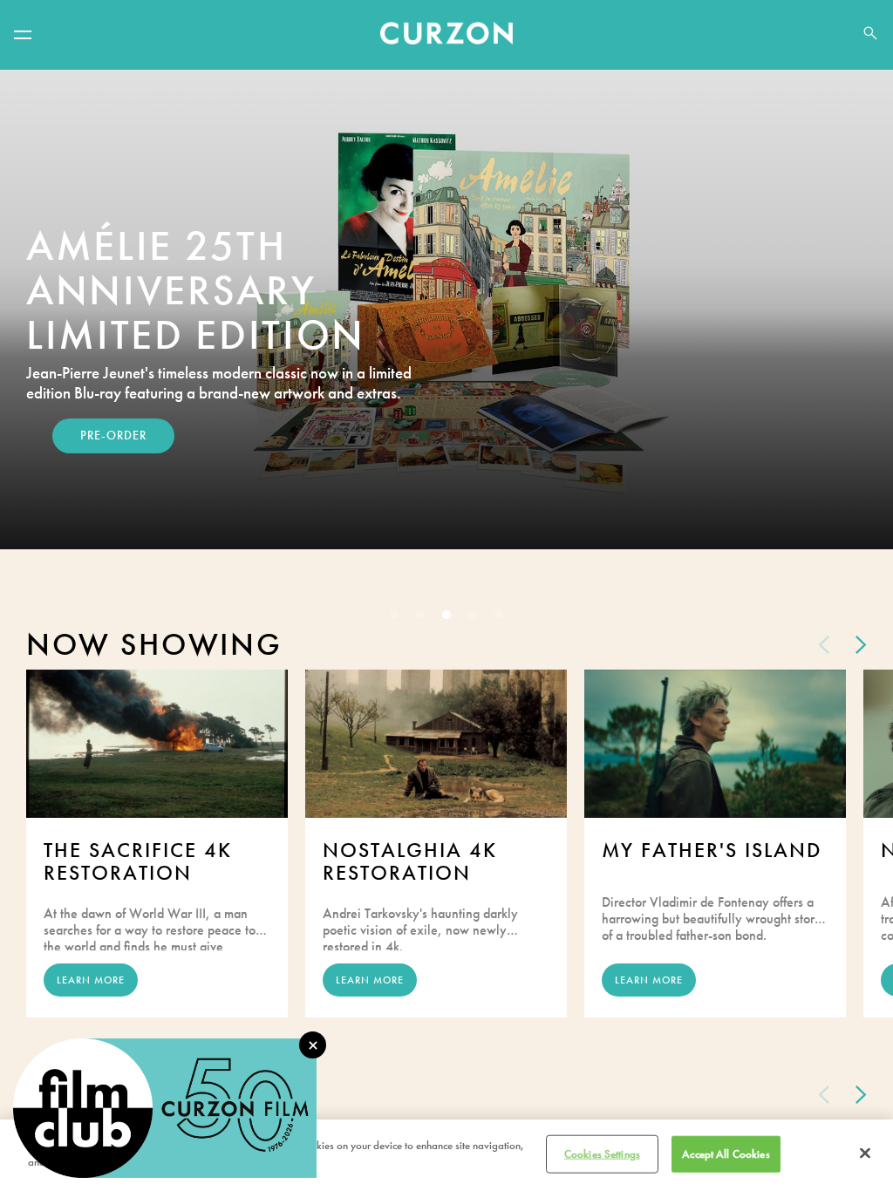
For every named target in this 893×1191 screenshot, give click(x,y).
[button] (22, 35)
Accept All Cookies (725, 1154)
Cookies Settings (602, 1154)
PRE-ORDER (113, 435)
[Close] (865, 1152)
